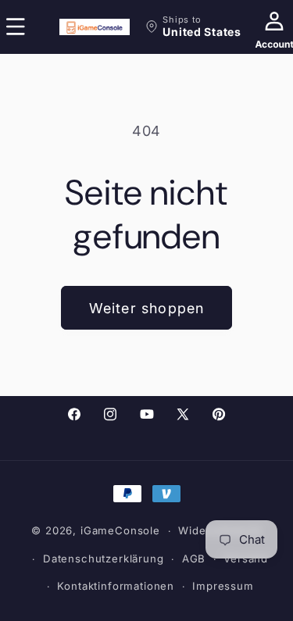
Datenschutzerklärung (103, 558)
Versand (245, 558)
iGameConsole (120, 530)
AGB (194, 558)
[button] (193, 26)
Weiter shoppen (147, 308)
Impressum (223, 586)
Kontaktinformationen (115, 586)
